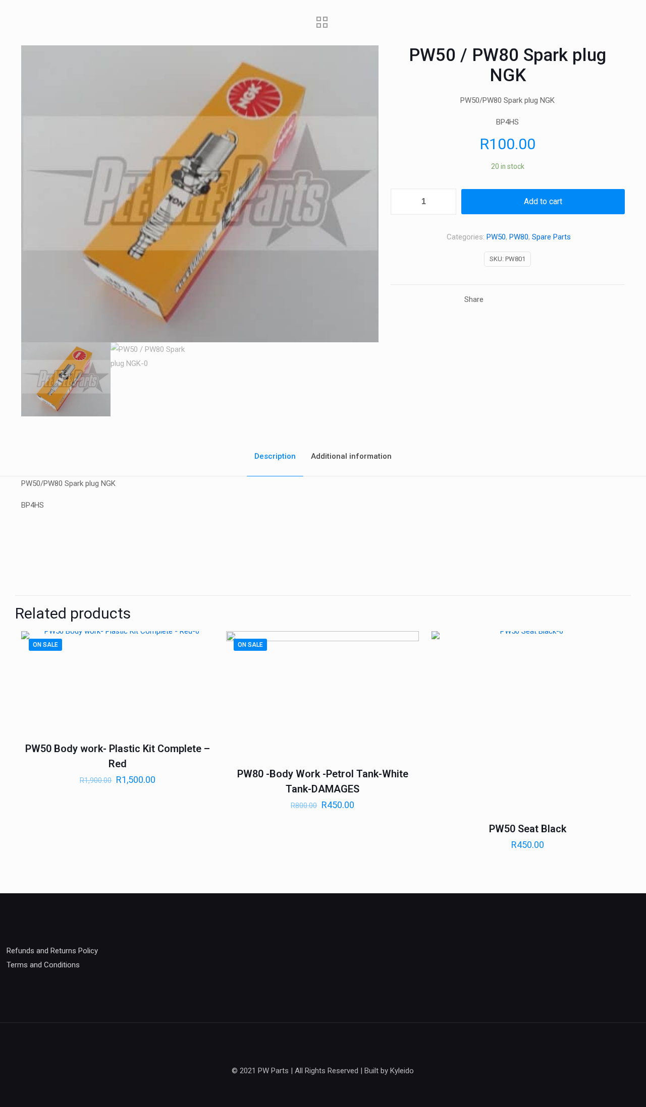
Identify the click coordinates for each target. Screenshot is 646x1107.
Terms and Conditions (43, 964)
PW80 (518, 236)
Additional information (351, 456)
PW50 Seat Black (527, 829)
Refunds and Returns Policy (52, 950)
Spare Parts (551, 236)
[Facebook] (322, 1089)
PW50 (496, 236)
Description (275, 456)
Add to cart (543, 201)
